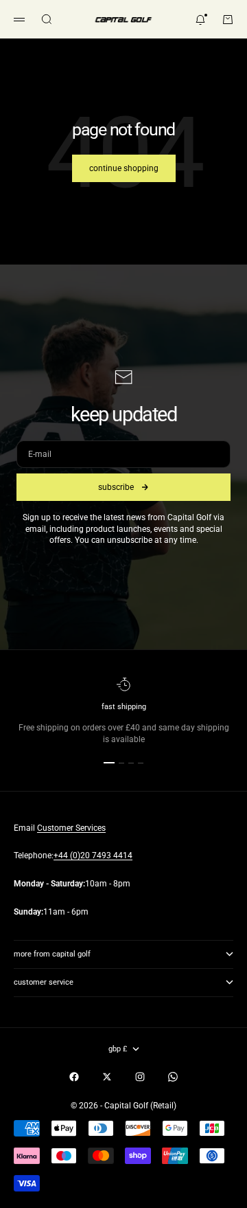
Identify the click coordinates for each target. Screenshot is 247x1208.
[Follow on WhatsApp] (172, 1076)
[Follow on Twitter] (107, 1076)
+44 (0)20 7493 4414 (93, 855)
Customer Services (71, 828)
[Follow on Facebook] (74, 1076)
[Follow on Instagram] (139, 1076)
